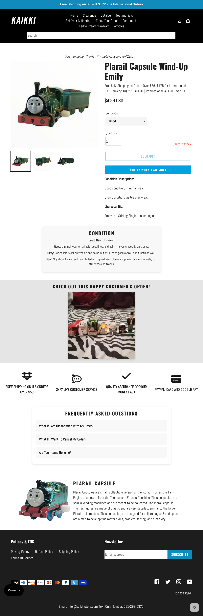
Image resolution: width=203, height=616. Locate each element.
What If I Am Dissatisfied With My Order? (66, 426)
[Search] (170, 22)
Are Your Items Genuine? (55, 452)
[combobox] (101, 35)
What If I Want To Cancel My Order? (62, 439)
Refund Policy (44, 551)
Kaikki (188, 593)
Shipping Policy (69, 551)
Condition (111, 113)
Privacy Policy (20, 551)
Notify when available (148, 169)
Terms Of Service (22, 558)
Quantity (111, 133)
